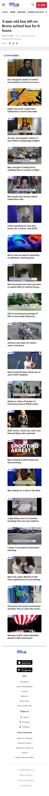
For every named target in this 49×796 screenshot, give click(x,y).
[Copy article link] (17, 43)
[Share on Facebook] (10, 43)
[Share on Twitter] (13, 43)
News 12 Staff (7, 36)
